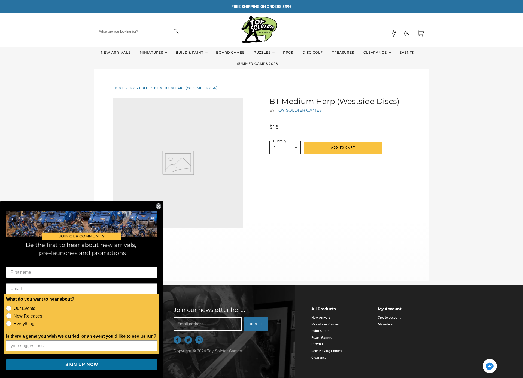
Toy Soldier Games (299, 110)
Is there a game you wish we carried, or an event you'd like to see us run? (81, 336)
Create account (389, 317)
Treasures (343, 52)
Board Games (230, 52)
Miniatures (152, 52)
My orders (385, 324)
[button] (490, 366)
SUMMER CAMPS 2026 (257, 64)
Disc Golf (312, 52)
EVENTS (406, 52)
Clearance (375, 52)
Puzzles (263, 52)
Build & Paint (190, 52)
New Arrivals (115, 52)
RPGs (288, 52)
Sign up (256, 324)
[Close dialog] (158, 206)
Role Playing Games (326, 351)
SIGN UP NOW (81, 364)
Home (119, 88)
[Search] (175, 31)
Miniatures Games (325, 324)
